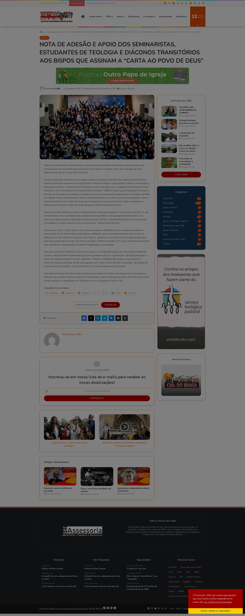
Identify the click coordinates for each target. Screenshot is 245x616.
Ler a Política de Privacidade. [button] (218, 602)
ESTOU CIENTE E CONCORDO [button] (215, 610)
